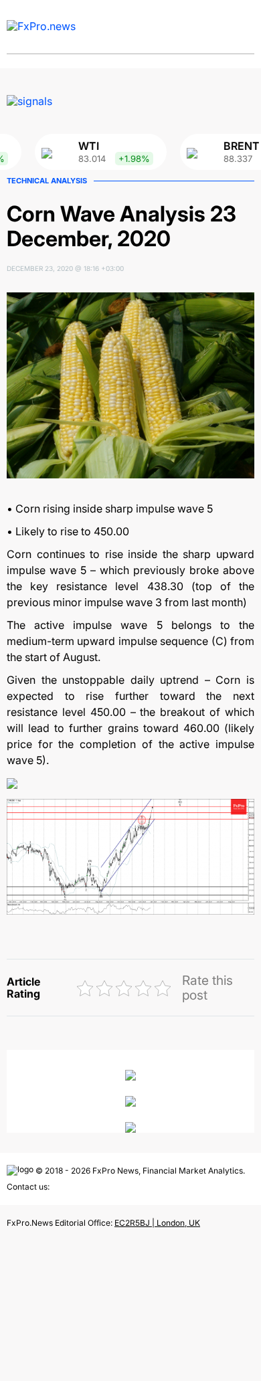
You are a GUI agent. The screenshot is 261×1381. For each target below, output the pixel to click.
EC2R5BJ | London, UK (157, 1223)
